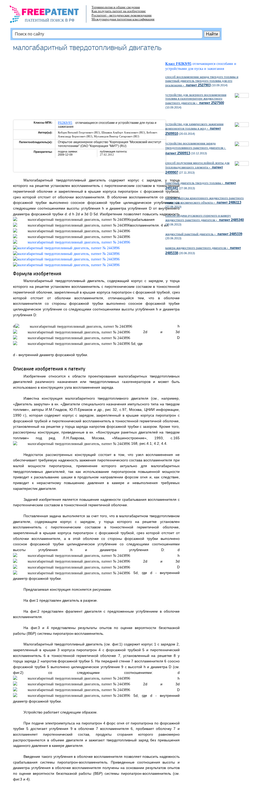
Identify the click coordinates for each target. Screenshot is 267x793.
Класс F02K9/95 (178, 64)
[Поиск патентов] (49, 16)
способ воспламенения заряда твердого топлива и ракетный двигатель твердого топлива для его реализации (201, 81)
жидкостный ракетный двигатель (203, 234)
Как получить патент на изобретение (119, 11)
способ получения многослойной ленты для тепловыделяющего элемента (197, 167)
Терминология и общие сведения (116, 7)
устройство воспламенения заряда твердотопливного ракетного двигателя (195, 148)
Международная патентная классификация (123, 19)
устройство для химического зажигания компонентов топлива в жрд (194, 129)
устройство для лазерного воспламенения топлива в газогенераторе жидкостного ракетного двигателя (195, 99)
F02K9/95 (65, 123)
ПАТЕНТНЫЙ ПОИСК (44, 20)
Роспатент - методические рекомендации (121, 15)
